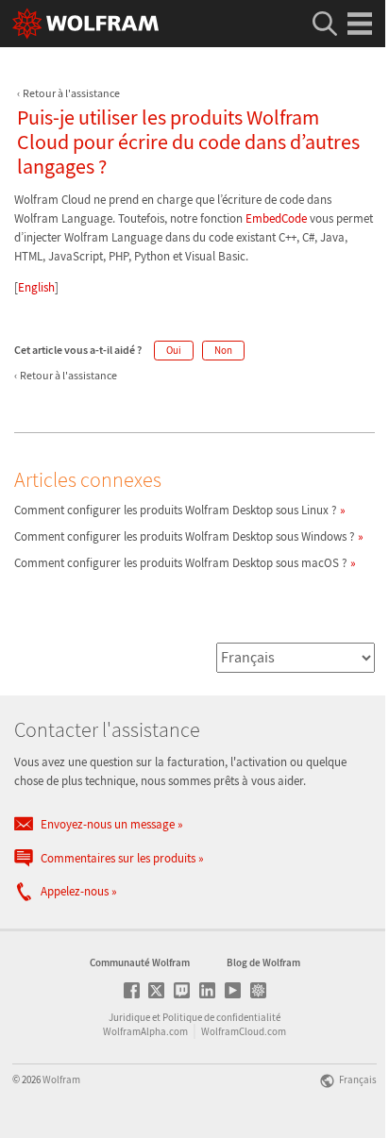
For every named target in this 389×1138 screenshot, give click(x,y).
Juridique (129, 1017)
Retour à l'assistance (71, 93)
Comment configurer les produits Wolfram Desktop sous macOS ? (180, 563)
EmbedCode (276, 218)
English (36, 287)
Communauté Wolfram (140, 962)
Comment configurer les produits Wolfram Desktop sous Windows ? (184, 536)
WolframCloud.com (243, 1031)
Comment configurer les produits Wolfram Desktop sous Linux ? (175, 510)
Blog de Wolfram (263, 962)
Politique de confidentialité (221, 1017)
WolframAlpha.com (145, 1031)
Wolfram (61, 1079)
